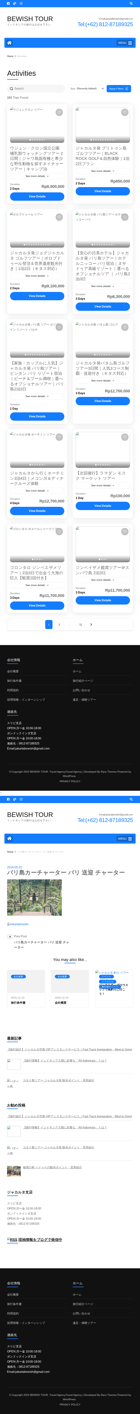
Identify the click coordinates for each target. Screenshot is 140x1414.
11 (80, 624)
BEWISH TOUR (30, 19)
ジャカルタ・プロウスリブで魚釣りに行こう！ (113, 989)
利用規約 (13, 690)
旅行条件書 (14, 680)
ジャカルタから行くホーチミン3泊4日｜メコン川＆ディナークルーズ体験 (37, 478)
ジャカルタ (108, 981)
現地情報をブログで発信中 (40, 1240)
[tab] (30, 140)
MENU (122, 42)
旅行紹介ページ (83, 680)
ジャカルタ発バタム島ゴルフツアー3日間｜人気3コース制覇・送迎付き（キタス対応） (103, 368)
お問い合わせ (81, 690)
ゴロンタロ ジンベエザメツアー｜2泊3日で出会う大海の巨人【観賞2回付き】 (36, 572)
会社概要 (13, 671)
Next (91, 624)
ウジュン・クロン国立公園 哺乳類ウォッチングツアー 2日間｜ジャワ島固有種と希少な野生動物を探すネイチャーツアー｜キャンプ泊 (36, 158)
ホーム (77, 671)
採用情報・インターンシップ (26, 699)
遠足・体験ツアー (84, 699)
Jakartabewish (19, 924)
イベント (106, 976)
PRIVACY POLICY (70, 781)
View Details (37, 196)
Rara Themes (109, 771)
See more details (35, 176)
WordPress (69, 776)
